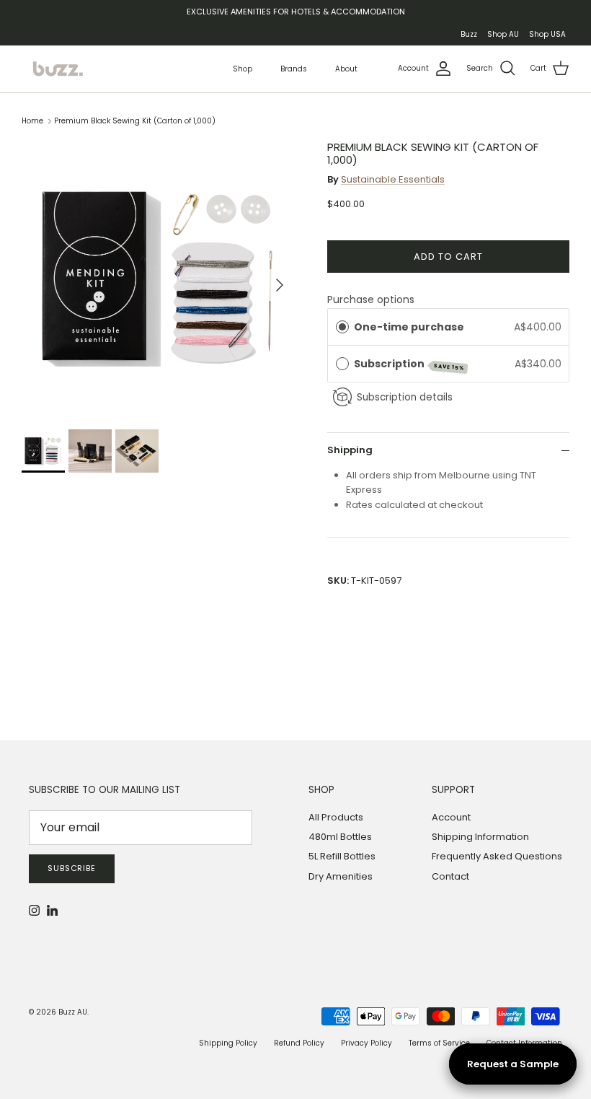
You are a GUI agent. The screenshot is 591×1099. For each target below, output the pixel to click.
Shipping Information (480, 837)
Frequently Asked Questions (497, 856)
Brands (293, 69)
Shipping (350, 450)
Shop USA (547, 34)
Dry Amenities (340, 876)
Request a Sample (513, 1064)
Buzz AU (72, 1012)
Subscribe (72, 868)
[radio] (342, 327)
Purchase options (370, 299)
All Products (335, 817)
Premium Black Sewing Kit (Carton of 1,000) (134, 120)
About (346, 69)
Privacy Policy (366, 1043)
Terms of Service (439, 1043)
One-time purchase (409, 327)
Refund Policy (299, 1043)
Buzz (469, 34)
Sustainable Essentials (393, 179)
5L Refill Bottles (342, 856)
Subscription (410, 364)
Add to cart (448, 256)
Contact (450, 876)
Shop (242, 69)
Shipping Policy (228, 1043)
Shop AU (503, 34)
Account (451, 817)
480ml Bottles (340, 837)
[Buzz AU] (58, 69)
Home (32, 120)
